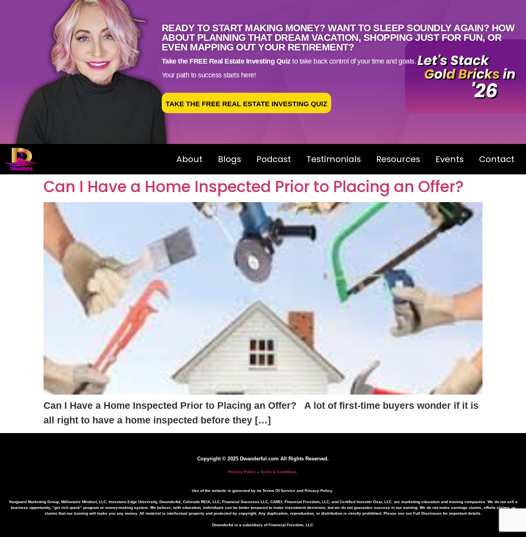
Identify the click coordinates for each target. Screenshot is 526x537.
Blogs (229, 159)
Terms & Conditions (278, 472)
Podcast (273, 159)
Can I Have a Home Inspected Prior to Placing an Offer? (254, 186)
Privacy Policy (242, 472)
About (189, 159)
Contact (496, 159)
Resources (398, 159)
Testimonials (334, 159)
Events (450, 159)
